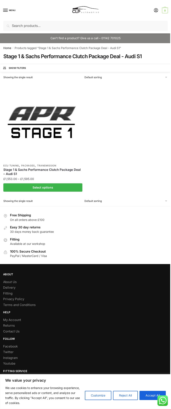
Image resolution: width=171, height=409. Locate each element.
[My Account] (155, 10)
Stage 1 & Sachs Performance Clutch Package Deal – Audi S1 (42, 172)
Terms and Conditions (19, 305)
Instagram (10, 358)
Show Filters (17, 68)
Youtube (9, 363)
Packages (28, 165)
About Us (10, 282)
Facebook (10, 346)
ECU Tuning (11, 165)
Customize (98, 395)
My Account (12, 320)
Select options (43, 187)
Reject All (125, 395)
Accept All (153, 395)
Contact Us (11, 331)
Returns (9, 325)
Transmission (46, 165)
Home (7, 48)
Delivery (9, 287)
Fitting (8, 293)
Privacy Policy (13, 299)
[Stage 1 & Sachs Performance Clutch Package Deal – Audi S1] (42, 121)
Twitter (8, 352)
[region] (85, 391)
